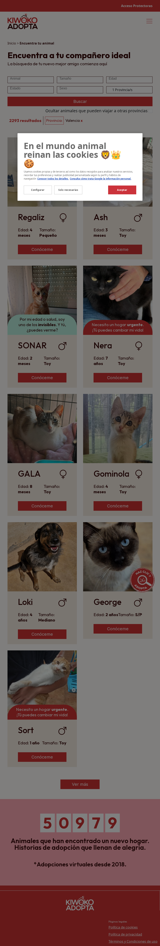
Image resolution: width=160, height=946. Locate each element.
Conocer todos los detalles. (53, 178)
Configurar (38, 189)
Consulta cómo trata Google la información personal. (100, 178)
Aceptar (122, 189)
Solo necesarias (68, 189)
